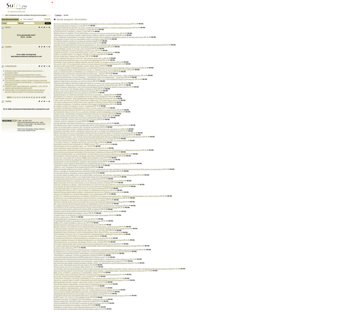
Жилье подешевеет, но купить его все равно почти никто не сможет (80, 200)
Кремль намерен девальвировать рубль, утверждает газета (77, 288)
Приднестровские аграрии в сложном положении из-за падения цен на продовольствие (88, 240)
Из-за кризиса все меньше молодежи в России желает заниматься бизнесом (83, 152)
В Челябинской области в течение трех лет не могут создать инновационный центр (86, 181)
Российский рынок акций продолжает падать (71, 213)
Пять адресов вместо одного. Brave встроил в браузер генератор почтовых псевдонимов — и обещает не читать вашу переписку (27, 82)
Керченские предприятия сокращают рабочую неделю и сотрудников (81, 160)
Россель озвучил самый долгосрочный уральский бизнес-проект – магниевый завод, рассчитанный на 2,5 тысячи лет (99, 271)
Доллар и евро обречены (63, 248)
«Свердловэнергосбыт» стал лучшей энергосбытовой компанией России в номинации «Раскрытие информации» (98, 137)
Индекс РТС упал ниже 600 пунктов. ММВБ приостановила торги (79, 158)
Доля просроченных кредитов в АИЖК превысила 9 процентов (78, 257)
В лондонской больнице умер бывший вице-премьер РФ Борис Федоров (82, 98)
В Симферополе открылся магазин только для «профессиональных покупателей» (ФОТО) (89, 252)
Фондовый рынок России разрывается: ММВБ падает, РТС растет (79, 144)
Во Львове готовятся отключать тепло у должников (73, 106)
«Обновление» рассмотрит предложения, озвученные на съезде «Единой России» (86, 85)
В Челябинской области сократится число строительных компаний (80, 188)
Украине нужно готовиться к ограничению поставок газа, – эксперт (79, 74)
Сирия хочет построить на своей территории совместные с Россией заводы (83, 100)
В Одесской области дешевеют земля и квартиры (73, 173)
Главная (58, 15)
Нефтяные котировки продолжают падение (71, 305)
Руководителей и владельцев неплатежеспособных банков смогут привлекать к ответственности (91, 259)
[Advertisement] (103, 7)
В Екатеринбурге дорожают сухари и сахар (70, 31)
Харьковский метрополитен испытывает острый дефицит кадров (79, 294)
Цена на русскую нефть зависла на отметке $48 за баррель (77, 209)
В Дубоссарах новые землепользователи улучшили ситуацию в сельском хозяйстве (86, 274)
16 (42, 97)
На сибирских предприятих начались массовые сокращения (77, 179)
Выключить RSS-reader (17, 11)
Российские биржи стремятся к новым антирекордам (74, 41)
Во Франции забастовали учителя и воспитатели (73, 93)
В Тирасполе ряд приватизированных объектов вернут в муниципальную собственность (88, 198)
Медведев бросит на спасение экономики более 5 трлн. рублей (78, 242)
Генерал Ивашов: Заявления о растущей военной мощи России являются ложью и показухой (90, 87)
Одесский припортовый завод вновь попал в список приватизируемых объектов (85, 244)
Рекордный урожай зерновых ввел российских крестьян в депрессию (80, 47)
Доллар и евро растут (62, 217)
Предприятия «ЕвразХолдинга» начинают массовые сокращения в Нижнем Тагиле (86, 156)
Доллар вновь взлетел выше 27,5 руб (68, 26)
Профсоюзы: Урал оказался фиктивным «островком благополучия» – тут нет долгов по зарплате (91, 163)
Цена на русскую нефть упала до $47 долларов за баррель (77, 127)
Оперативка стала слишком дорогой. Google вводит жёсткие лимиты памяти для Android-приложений (25, 91)
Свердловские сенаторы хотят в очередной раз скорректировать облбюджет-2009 (86, 234)
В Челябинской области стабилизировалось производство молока (79, 238)
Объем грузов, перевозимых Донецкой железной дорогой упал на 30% (81, 114)
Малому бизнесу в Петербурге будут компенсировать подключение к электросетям (86, 227)
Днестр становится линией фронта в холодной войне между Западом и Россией (85, 171)
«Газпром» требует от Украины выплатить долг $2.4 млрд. (76, 142)
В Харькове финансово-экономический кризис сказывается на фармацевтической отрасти (89, 296)
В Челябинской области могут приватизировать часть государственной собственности (87, 129)
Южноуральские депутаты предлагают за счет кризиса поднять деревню (82, 183)
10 (26, 97)
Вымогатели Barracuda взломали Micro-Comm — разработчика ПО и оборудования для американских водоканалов (25, 76)
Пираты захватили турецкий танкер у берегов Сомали (75, 301)
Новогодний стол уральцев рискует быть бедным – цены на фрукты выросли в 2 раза (87, 261)
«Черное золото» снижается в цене (67, 121)
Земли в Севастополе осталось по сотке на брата (73, 81)
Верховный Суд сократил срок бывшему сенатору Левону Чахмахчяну (81, 96)
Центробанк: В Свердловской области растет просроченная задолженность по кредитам (88, 186)
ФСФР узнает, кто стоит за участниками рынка (72, 297)
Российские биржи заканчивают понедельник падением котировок (79, 284)
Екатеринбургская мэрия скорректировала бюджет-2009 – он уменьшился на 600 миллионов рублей (93, 263)
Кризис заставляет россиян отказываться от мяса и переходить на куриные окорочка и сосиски (91, 135)
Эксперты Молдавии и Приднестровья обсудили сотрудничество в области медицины (87, 83)
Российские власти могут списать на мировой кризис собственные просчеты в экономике (88, 125)
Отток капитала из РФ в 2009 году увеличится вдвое (74, 236)
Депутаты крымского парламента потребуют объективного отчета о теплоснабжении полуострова (92, 24)
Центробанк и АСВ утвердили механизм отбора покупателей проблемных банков (85, 208)
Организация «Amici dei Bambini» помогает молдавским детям (78, 162)
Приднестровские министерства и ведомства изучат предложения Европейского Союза (88, 202)
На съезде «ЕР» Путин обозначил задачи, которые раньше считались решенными (86, 64)
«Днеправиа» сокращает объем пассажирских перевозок (76, 255)
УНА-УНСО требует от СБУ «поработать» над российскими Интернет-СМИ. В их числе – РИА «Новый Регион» (97, 75)
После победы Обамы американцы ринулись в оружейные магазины (80, 292)
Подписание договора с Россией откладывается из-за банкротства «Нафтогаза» (85, 278)
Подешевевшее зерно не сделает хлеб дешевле (73, 49)
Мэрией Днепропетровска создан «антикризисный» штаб (76, 225)
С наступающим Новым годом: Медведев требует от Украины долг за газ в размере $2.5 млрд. (90, 70)
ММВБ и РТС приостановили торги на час (70, 223)
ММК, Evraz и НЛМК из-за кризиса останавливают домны (76, 273)
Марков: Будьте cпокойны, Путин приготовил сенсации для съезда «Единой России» (86, 33)
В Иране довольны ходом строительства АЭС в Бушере (75, 119)
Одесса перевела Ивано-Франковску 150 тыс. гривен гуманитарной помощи (83, 290)
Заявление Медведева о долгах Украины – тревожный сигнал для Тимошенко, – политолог (89, 77)
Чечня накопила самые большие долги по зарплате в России (77, 148)
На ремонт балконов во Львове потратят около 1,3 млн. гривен (78, 108)
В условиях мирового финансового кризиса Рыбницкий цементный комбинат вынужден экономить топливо (95, 246)
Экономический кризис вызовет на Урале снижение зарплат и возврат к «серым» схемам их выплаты (93, 28)
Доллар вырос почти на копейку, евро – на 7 (71, 146)
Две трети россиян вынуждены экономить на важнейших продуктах (80, 204)
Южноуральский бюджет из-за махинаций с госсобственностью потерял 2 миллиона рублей (89, 154)
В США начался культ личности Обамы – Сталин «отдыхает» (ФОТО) (80, 116)
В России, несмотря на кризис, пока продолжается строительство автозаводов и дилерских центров (93, 185)
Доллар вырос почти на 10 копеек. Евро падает (72, 267)
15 (39, 97)
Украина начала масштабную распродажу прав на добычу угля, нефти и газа (83, 211)
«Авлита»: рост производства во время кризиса (72, 167)
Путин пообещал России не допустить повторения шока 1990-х (78, 58)
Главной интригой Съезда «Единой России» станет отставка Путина (80, 52)
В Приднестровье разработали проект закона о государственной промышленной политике (89, 229)
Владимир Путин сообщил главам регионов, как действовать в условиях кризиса (85, 62)
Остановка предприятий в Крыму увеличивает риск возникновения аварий (83, 253)
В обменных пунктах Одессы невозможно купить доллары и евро (79, 39)
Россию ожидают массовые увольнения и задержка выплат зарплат (80, 123)
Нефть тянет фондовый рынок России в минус (72, 265)
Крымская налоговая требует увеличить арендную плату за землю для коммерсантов (87, 131)
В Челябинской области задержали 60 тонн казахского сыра (77, 221)
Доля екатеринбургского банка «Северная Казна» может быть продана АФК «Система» (88, 141)
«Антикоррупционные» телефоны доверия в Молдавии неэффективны (81, 104)
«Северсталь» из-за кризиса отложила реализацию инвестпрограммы (81, 215)
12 (31, 97)
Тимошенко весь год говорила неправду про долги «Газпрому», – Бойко (81, 95)
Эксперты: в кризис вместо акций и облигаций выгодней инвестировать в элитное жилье (88, 280)
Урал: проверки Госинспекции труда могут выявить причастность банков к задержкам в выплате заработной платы (98, 37)
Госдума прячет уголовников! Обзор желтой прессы (74, 43)
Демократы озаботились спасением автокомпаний (73, 307)
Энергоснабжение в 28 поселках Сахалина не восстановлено (78, 303)
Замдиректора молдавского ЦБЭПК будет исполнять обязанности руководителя (85, 110)
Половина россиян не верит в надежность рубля (72, 29)
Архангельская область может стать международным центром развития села (84, 177)
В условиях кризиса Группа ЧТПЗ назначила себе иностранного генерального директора (88, 206)
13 (34, 97)
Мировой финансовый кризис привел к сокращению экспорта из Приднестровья (85, 192)
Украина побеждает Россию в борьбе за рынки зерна (74, 51)
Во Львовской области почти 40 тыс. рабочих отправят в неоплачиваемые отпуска (86, 112)
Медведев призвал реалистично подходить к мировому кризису (78, 118)
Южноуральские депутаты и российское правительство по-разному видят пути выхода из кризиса (92, 133)
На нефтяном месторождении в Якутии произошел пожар (76, 309)
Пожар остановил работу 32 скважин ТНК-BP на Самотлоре (77, 54)
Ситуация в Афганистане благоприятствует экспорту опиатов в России (81, 102)
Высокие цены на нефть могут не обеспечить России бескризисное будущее (83, 139)
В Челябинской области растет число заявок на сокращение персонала (82, 190)
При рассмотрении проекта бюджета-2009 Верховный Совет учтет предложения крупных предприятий (94, 79)
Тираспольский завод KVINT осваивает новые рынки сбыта (77, 66)
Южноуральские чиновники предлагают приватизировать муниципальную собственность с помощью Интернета (97, 150)
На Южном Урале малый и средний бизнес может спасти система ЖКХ (81, 230)
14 (37, 97)
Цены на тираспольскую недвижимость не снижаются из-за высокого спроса (83, 72)
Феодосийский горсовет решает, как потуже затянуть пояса (77, 282)
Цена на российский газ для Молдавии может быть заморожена (78, 194)
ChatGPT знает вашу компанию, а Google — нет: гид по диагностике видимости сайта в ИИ (26, 87)
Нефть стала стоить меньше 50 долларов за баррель (74, 91)
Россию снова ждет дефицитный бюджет (69, 56)
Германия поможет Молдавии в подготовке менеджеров (75, 165)
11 (29, 97)
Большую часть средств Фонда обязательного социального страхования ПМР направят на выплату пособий (96, 250)
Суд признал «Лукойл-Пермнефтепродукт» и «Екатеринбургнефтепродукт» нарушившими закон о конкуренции (97, 68)
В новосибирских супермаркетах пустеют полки (72, 219)
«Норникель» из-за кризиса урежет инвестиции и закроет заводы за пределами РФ (86, 35)
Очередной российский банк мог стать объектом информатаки (78, 60)
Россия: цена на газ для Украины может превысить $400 (75, 89)
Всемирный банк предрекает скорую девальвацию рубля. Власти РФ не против (84, 232)
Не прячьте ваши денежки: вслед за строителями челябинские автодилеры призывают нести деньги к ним (95, 175)
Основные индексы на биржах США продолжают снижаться (77, 299)
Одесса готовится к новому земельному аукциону (73, 286)
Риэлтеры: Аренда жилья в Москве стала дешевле (73, 276)
